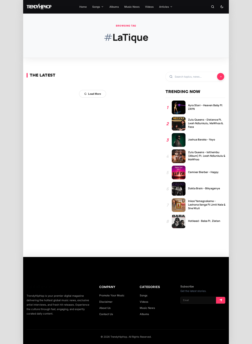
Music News (147, 308)
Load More (94, 93)
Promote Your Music (111, 295)
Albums (144, 314)
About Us (105, 308)
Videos (144, 301)
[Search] (212, 6)
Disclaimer (105, 301)
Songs (143, 295)
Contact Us (106, 314)
